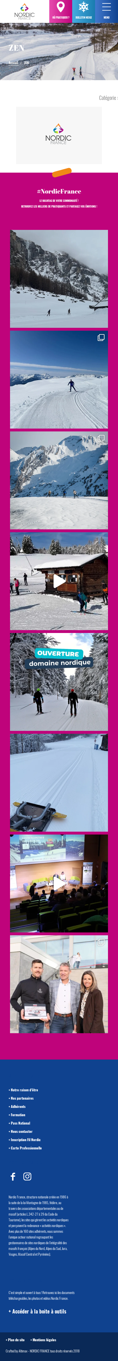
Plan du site (16, 1339)
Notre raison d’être (24, 1089)
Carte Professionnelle (26, 1147)
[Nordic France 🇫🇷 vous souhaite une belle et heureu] (59, 480)
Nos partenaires (22, 1098)
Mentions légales (44, 1339)
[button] (106, 6)
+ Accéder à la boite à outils (37, 1311)
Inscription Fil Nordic (26, 1139)
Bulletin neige (84, 17)
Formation (18, 1114)
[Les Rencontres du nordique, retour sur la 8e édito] (59, 883)
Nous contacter (22, 1131)
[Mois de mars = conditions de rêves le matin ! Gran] (59, 380)
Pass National (20, 1123)
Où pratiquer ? (60, 17)
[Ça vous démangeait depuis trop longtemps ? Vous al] (59, 783)
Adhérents (18, 1106)
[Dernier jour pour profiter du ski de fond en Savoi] (59, 279)
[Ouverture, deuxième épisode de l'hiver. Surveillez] (59, 682)
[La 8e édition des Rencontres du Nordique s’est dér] (59, 984)
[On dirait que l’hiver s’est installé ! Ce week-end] (59, 581)
